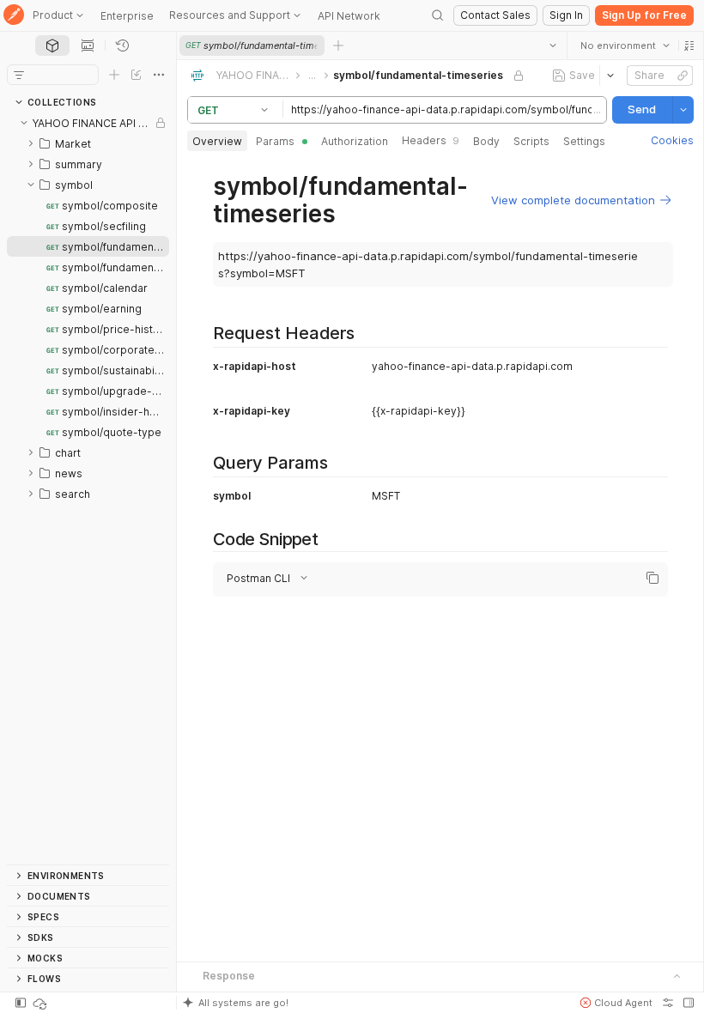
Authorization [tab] (354, 141)
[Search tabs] (552, 45)
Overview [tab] (217, 141)
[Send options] (682, 110)
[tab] (52, 45)
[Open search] (438, 15)
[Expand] (31, 143)
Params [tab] (275, 141)
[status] (41, 1002)
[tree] (88, 488)
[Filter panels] (19, 74)
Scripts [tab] (531, 141)
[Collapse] (24, 123)
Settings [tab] (584, 141)
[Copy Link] (681, 75)
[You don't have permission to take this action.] (338, 45)
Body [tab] (486, 141)
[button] (688, 45)
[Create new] (114, 74)
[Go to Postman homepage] (13, 15)
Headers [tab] (430, 140)
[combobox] (624, 45)
